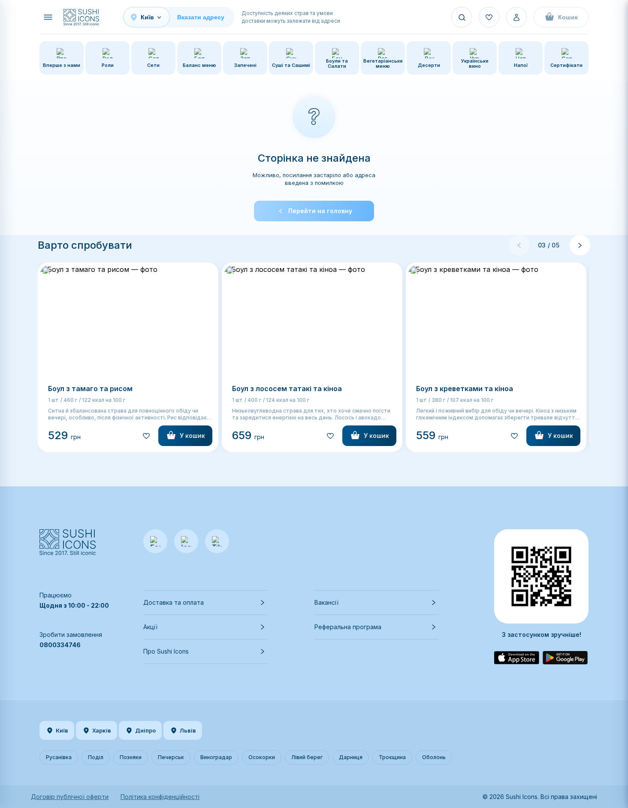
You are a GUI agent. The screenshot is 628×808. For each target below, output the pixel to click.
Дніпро (145, 730)
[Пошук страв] (461, 17)
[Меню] (48, 17)
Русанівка (59, 757)
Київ (62, 730)
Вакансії (326, 602)
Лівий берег (307, 757)
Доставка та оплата (173, 602)
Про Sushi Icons (166, 651)
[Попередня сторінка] (519, 245)
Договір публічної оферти (70, 796)
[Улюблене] (489, 17)
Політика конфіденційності (160, 796)
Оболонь (434, 757)
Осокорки (261, 757)
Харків (101, 730)
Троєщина (392, 757)
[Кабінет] (516, 17)
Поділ (95, 757)
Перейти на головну (320, 210)
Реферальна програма (347, 626)
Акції (150, 626)
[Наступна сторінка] (580, 245)
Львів (188, 730)
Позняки (131, 757)
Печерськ (171, 757)
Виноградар (216, 757)
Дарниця (350, 757)
